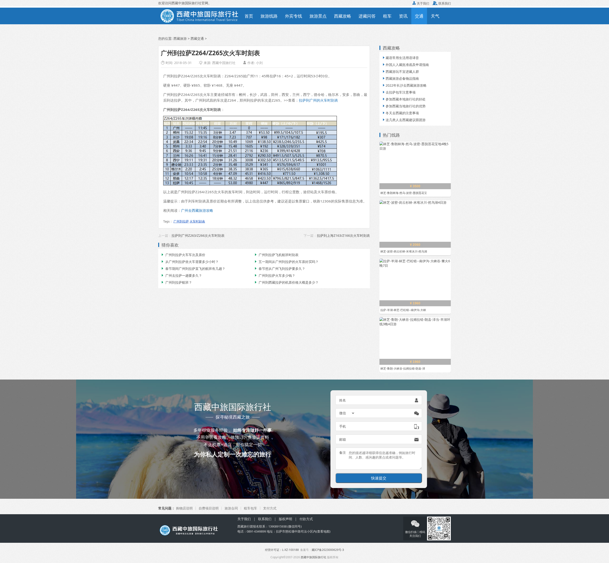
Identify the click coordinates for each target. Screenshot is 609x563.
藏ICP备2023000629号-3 (328, 550)
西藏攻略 (342, 16)
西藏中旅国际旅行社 (313, 557)
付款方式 (306, 519)
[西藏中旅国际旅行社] (199, 15)
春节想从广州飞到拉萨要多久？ (279, 268)
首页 (249, 16)
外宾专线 (293, 16)
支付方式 (269, 508)
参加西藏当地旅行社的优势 (404, 106)
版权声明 (285, 519)
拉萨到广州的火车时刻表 (318, 100)
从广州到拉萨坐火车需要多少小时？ (190, 261)
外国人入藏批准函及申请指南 (405, 64)
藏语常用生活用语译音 (400, 57)
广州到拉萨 (181, 221)
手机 (342, 426)
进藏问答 (367, 16)
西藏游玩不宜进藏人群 (400, 71)
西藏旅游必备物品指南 (400, 78)
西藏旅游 (180, 38)
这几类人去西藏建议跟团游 (404, 120)
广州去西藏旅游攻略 (197, 210)
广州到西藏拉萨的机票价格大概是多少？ (286, 282)
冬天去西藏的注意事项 (400, 113)
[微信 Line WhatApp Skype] (347, 413)
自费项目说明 (209, 508)
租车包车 (250, 508)
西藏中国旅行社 (224, 62)
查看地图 (323, 531)
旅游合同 (231, 508)
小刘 (259, 62)
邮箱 (342, 439)
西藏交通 (197, 38)
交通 (419, 16)
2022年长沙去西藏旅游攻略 (404, 85)
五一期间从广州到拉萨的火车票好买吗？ (286, 261)
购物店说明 (184, 508)
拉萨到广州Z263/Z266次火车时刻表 (198, 235)
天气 (435, 16)
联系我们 (441, 3)
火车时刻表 (197, 221)
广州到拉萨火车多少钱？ (274, 275)
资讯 (403, 16)
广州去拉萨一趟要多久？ (181, 275)
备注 (342, 452)
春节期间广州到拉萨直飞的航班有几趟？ (193, 268)
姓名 (342, 400)
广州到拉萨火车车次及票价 (183, 254)
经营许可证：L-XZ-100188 (282, 550)
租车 (387, 16)
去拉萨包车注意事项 (399, 92)
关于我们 (420, 3)
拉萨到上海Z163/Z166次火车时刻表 (343, 235)
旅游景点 (318, 16)
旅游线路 (269, 16)
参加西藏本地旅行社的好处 (404, 99)
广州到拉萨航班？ (176, 282)
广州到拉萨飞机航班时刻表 (276, 254)
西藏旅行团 (245, 526)
